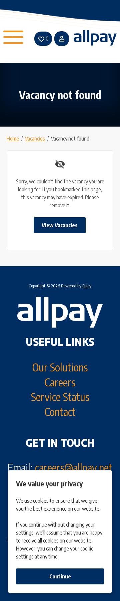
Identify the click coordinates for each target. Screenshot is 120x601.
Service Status (60, 396)
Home (13, 138)
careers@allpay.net (73, 467)
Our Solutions (60, 367)
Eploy (86, 285)
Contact (60, 411)
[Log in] (61, 38)
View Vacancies (60, 225)
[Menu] (14, 39)
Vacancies (35, 138)
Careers (60, 382)
